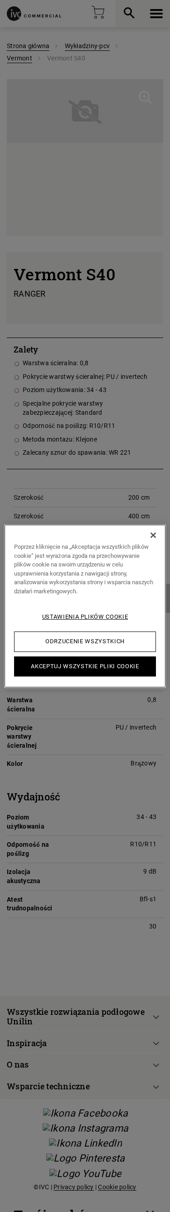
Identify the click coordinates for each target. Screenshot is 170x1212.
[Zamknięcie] (153, 535)
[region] (84, 606)
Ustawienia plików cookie (85, 616)
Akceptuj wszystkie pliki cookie (85, 666)
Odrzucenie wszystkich (85, 641)
